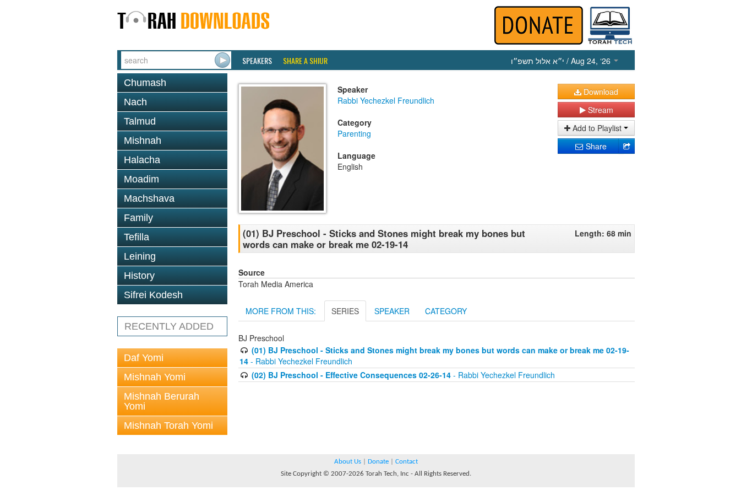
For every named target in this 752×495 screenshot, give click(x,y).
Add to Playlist (597, 127)
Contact (406, 461)
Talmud (140, 121)
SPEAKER (392, 310)
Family (138, 217)
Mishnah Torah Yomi (168, 425)
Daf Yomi (144, 357)
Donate (378, 461)
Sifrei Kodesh (153, 294)
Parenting (354, 133)
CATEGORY (446, 310)
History (139, 275)
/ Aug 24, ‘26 (562, 60)
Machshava (149, 198)
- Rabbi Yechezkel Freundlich (403, 374)
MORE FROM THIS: (281, 310)
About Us (347, 461)
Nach (135, 101)
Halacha (142, 159)
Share (595, 146)
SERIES (345, 310)
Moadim (141, 179)
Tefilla (136, 237)
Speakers (257, 60)
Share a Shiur (305, 60)
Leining (140, 256)
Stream (599, 109)
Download (599, 91)
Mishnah (142, 140)
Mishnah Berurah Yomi (161, 401)
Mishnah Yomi (155, 377)
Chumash (145, 82)
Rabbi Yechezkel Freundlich (385, 100)
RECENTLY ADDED (169, 326)
